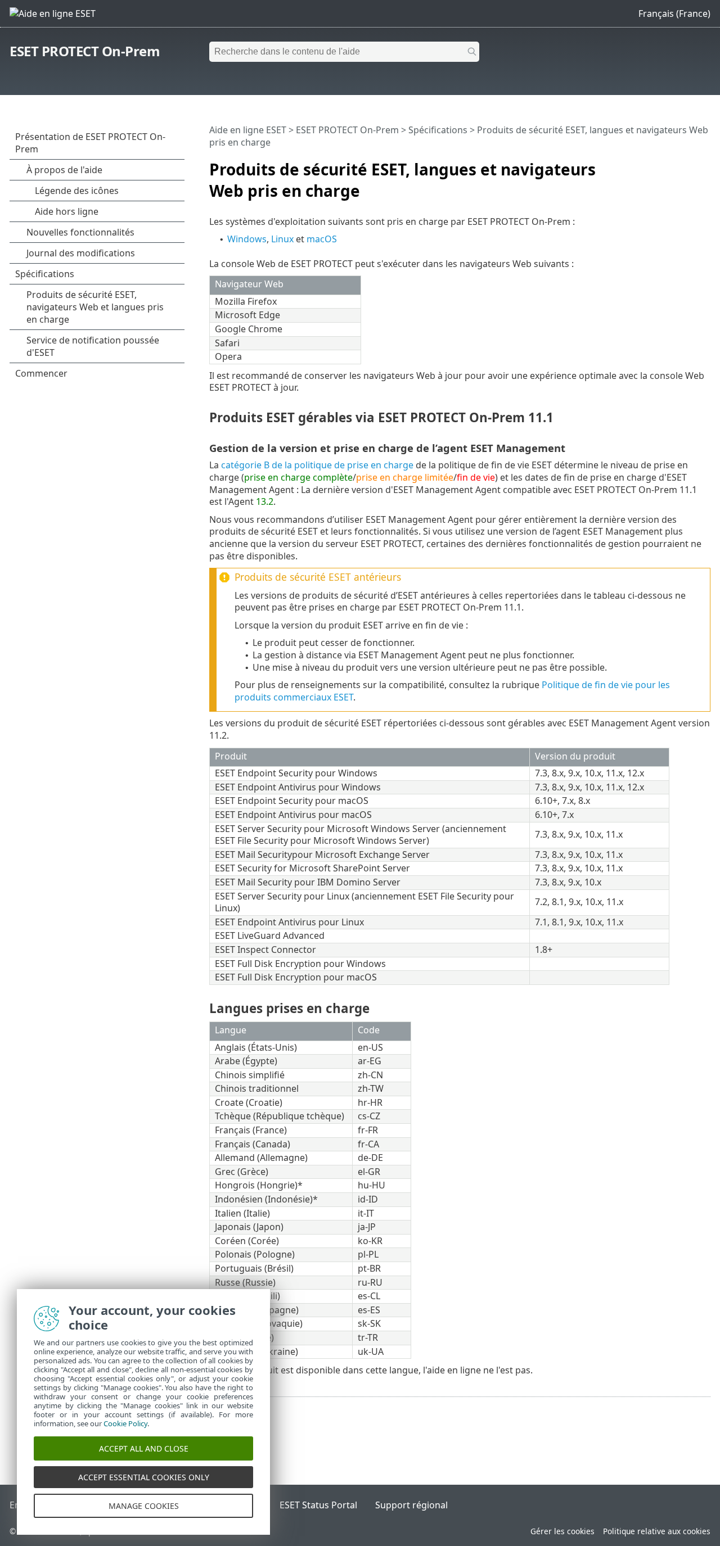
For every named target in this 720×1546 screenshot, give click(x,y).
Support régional (411, 1505)
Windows (247, 239)
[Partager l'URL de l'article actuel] (670, 165)
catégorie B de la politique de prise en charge (317, 465)
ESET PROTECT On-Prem (85, 51)
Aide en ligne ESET (247, 130)
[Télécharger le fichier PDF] (687, 165)
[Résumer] (704, 165)
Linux (282, 239)
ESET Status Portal (318, 1505)
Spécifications (437, 130)
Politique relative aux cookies (656, 1531)
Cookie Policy (125, 1423)
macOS (322, 239)
